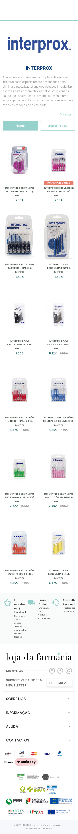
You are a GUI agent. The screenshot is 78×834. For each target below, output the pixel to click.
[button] (39, 698)
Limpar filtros (57, 126)
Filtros (20, 126)
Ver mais (66, 114)
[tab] (39, 698)
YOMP (49, 828)
